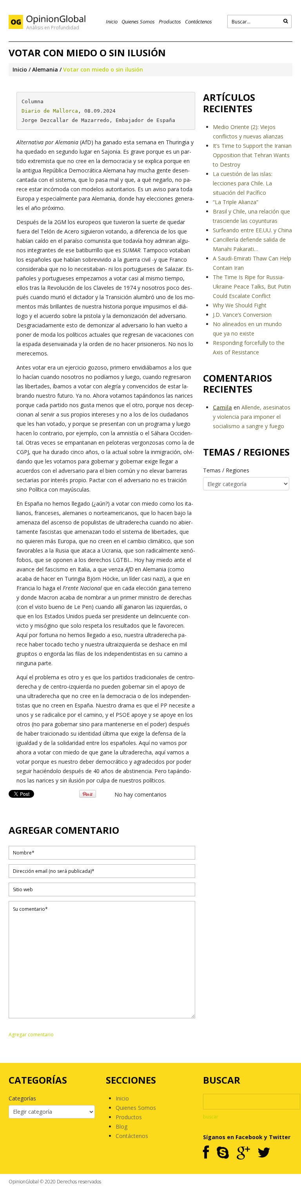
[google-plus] (243, 1153)
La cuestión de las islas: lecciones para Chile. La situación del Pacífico (242, 183)
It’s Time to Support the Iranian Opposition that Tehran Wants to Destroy (252, 155)
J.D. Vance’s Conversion (242, 314)
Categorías (22, 1098)
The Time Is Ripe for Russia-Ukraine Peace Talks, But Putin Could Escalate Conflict (252, 286)
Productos (170, 21)
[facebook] (206, 1153)
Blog (121, 1126)
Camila (222, 407)
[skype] (223, 1153)
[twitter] (263, 1153)
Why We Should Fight (240, 305)
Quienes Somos (138, 21)
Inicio (112, 21)
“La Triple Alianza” (235, 202)
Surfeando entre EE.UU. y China (252, 230)
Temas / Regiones (226, 470)
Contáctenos (198, 21)
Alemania (45, 69)
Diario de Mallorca (50, 111)
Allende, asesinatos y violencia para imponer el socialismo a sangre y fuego (251, 417)
